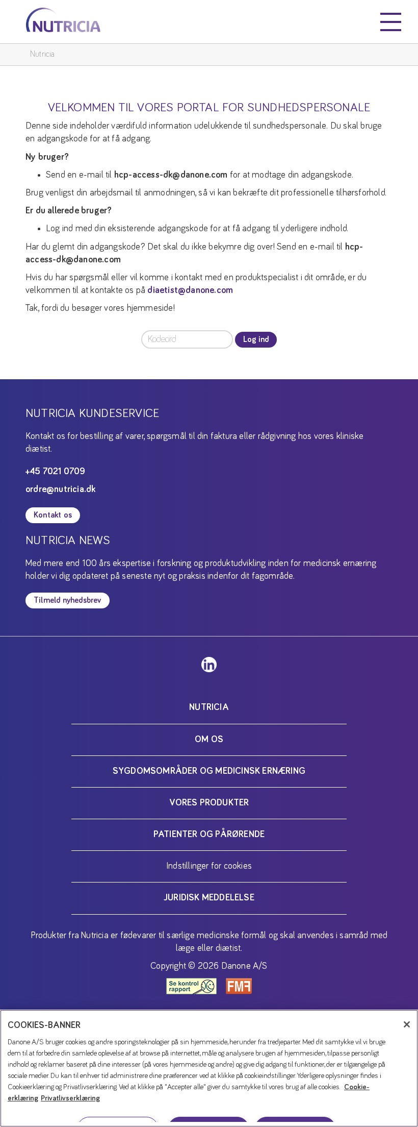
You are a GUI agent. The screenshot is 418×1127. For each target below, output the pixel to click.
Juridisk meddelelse (209, 897)
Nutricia (42, 54)
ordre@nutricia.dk (60, 489)
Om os (209, 739)
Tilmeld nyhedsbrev (67, 600)
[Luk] (407, 1024)
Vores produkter (209, 802)
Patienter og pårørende (209, 834)
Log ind (256, 339)
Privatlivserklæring (70, 1098)
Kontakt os (53, 515)
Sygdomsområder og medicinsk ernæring (209, 771)
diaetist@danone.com (190, 290)
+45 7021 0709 (55, 471)
